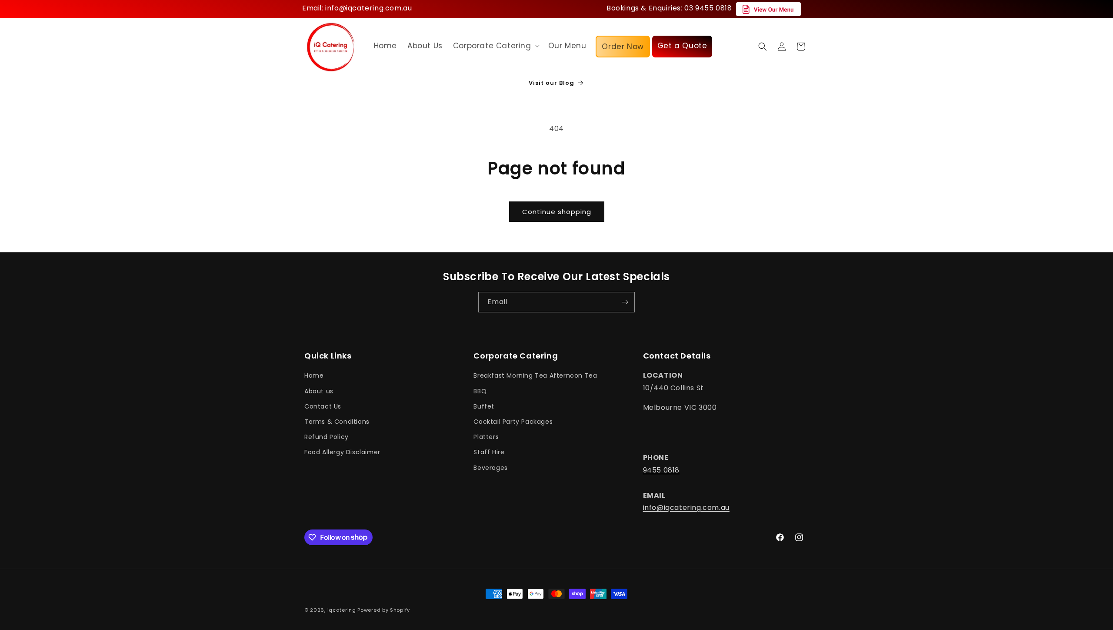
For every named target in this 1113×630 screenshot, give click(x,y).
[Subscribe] (624, 302)
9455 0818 (661, 470)
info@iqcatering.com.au (686, 508)
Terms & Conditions (337, 421)
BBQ (480, 391)
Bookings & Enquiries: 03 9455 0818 (669, 8)
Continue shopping (556, 211)
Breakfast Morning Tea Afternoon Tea (535, 376)
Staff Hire (488, 452)
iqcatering (341, 610)
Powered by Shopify (383, 610)
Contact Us (322, 406)
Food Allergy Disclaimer (342, 452)
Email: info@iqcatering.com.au (357, 8)
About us (318, 391)
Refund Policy (326, 437)
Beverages (490, 467)
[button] (495, 46)
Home (313, 376)
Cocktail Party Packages (513, 421)
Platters (486, 437)
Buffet (483, 406)
